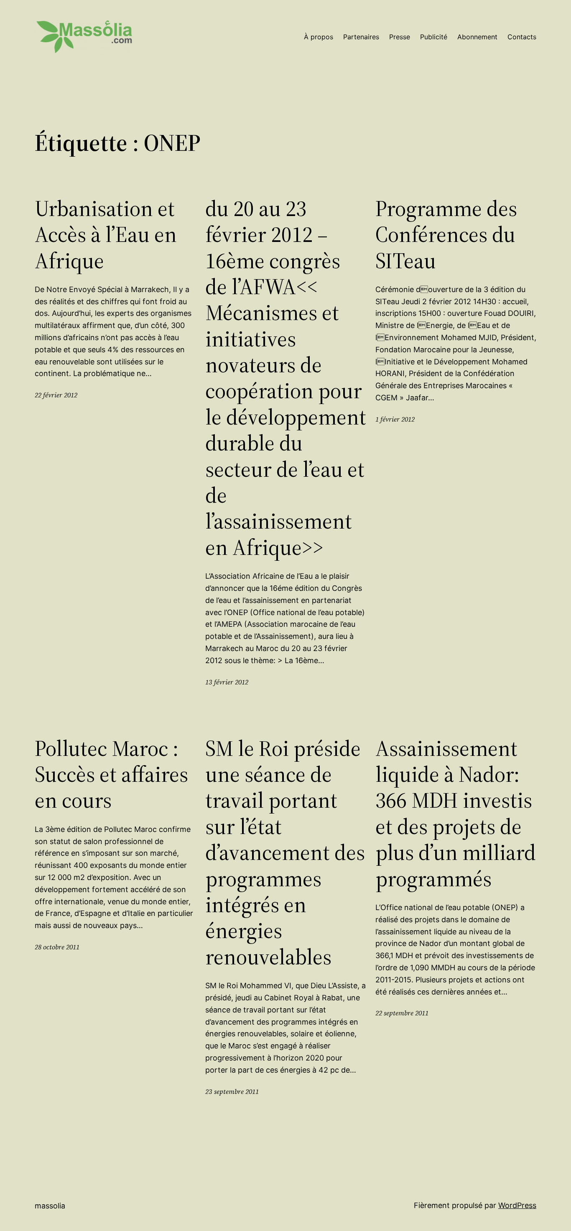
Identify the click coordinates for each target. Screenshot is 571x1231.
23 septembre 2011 (232, 1091)
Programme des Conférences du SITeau (446, 235)
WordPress (517, 1205)
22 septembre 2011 (401, 1012)
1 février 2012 (395, 419)
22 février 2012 (56, 394)
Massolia (50, 1205)
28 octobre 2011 (57, 946)
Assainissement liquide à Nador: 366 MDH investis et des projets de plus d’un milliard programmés (455, 813)
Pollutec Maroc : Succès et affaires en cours (111, 774)
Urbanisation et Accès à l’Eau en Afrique (106, 235)
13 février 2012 (226, 682)
